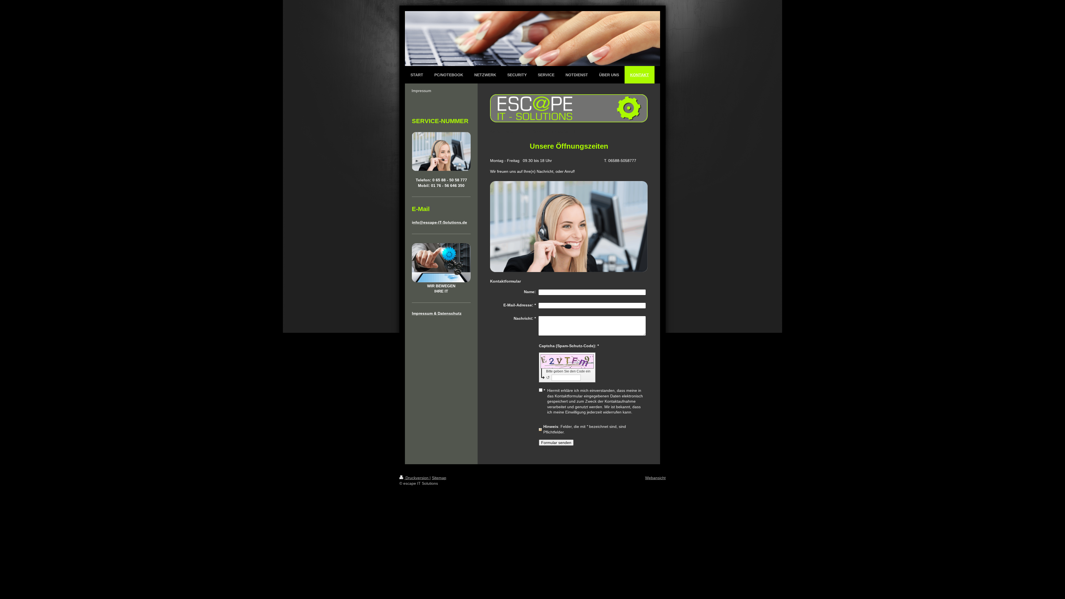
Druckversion (417, 478)
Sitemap (439, 478)
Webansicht (655, 478)
